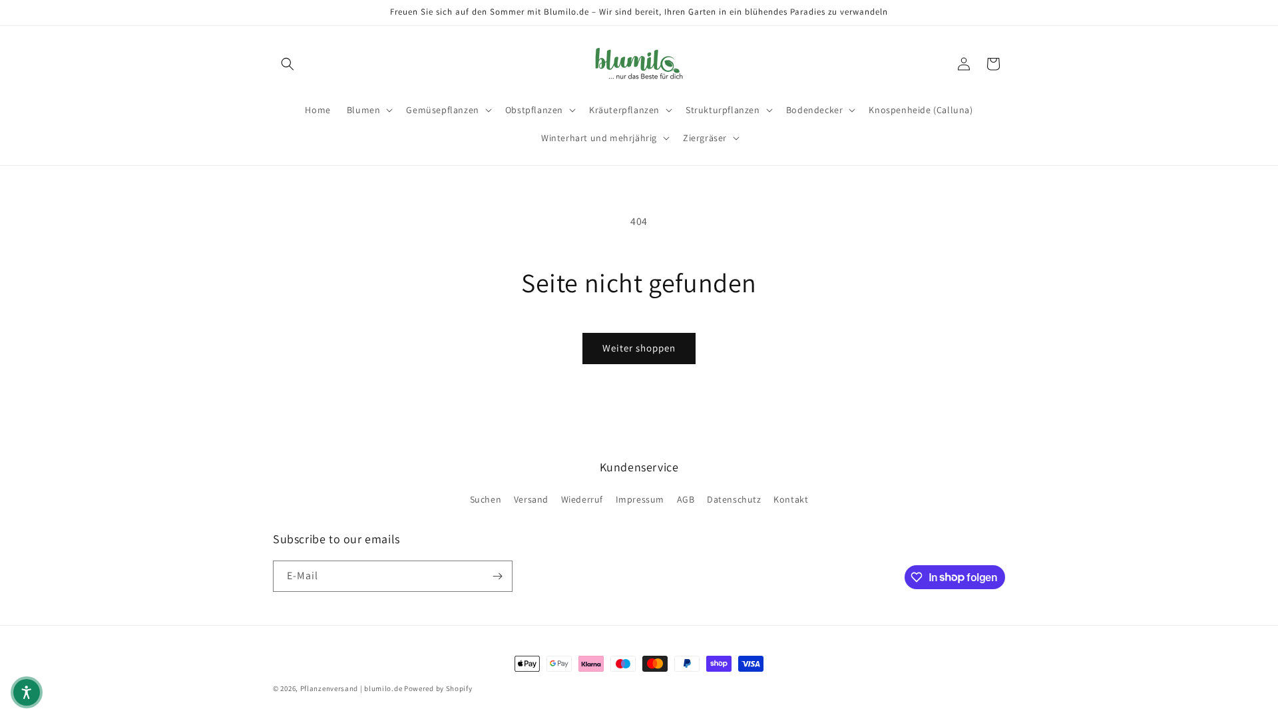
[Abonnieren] (497, 576)
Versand (531, 499)
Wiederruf (582, 499)
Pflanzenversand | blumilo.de (351, 688)
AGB (686, 499)
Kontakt (790, 499)
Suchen (486, 499)
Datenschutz (734, 499)
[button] (287, 64)
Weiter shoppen (639, 348)
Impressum (640, 499)
